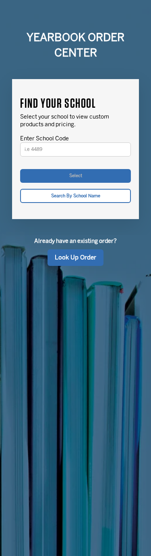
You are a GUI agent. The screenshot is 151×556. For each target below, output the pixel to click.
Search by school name (75, 196)
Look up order (75, 257)
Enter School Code (44, 138)
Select (75, 175)
